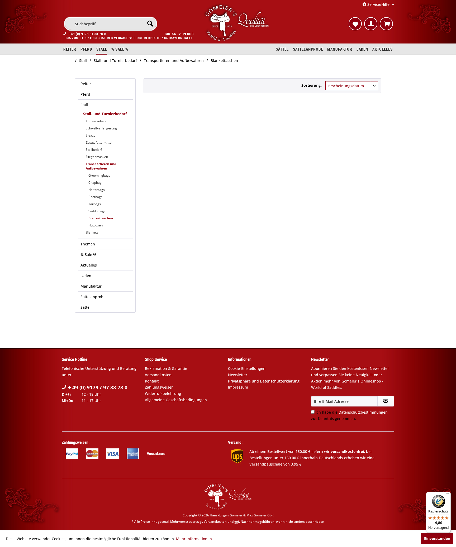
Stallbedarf (94, 149)
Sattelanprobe (93, 296)
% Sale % (88, 254)
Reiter (85, 83)
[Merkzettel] (355, 23)
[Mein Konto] (370, 23)
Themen (87, 243)
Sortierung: (311, 85)
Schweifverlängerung (101, 128)
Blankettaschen (100, 218)
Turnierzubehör (97, 121)
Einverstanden (437, 538)
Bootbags (95, 197)
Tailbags (94, 204)
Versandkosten (158, 374)
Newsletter (237, 374)
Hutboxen (95, 225)
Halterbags (96, 189)
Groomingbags (99, 175)
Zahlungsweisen (159, 387)
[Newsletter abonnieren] (385, 401)
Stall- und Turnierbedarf (105, 113)
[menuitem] (110, 23)
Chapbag (95, 182)
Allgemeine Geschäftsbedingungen (176, 399)
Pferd (85, 94)
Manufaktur (91, 286)
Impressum (238, 387)
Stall (84, 104)
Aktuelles (88, 265)
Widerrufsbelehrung (163, 393)
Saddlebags (97, 211)
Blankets (92, 232)
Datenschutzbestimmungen (363, 412)
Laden (85, 275)
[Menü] (447, 495)
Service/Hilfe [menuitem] (378, 4)
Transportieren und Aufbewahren (101, 166)
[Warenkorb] (386, 23)
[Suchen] (150, 23)
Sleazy (90, 135)
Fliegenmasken (97, 156)
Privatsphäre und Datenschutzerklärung (264, 381)
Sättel (85, 307)
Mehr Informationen (194, 538)
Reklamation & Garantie (166, 368)
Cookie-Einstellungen (246, 368)
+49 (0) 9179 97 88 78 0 (87, 33)
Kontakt (152, 381)
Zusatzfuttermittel (99, 142)
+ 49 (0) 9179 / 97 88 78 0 (97, 387)
